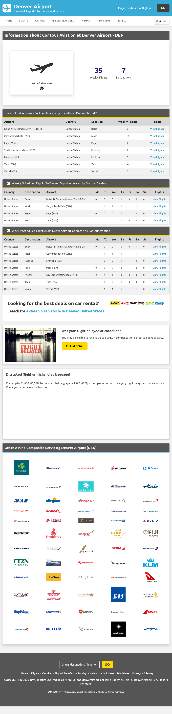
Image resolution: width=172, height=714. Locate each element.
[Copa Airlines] (118, 520)
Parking (85, 21)
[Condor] (86, 520)
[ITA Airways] (21, 562)
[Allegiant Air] (53, 499)
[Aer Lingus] (21, 467)
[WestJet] (150, 628)
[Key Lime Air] (118, 562)
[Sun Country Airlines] (118, 611)
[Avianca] (53, 510)
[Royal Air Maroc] (53, 594)
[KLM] (150, 562)
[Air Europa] (150, 467)
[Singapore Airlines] (150, 594)
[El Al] (21, 533)
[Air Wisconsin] (118, 486)
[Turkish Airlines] (21, 629)
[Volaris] (118, 628)
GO (163, 7)
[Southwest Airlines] (53, 611)
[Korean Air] (21, 577)
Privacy (136, 673)
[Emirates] (53, 533)
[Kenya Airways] (86, 562)
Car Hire (40, 21)
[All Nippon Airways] (21, 500)
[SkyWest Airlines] (21, 611)
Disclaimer (123, 673)
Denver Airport (40, 8)
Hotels (121, 21)
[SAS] (118, 594)
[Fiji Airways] (150, 532)
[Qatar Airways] (21, 594)
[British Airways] (86, 510)
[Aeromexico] (53, 467)
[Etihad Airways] (118, 532)
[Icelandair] (150, 548)
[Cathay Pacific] (150, 510)
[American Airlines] (118, 500)
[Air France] (21, 486)
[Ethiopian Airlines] (86, 532)
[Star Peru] (86, 611)
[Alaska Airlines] (150, 486)
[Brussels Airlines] (118, 510)
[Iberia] (118, 548)
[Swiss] (150, 611)
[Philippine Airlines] (118, 577)
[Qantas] (150, 576)
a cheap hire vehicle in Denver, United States (65, 311)
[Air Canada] (86, 467)
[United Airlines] (53, 628)
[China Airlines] (21, 520)
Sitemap (149, 673)
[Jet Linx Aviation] (53, 562)
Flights (23, 21)
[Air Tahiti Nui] (86, 486)
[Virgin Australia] (86, 628)
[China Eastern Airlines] (53, 520)
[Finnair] (21, 548)
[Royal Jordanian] (86, 594)
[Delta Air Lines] (150, 520)
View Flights (157, 129)
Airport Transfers (63, 21)
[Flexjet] (53, 548)
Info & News (103, 21)
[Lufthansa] (53, 576)
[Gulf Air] (86, 548)
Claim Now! (74, 346)
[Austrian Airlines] (21, 510)
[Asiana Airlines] (150, 499)
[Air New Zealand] (53, 486)
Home (9, 21)
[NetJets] (86, 577)
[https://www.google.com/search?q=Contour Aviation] (42, 87)
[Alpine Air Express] (86, 500)
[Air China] (118, 467)
